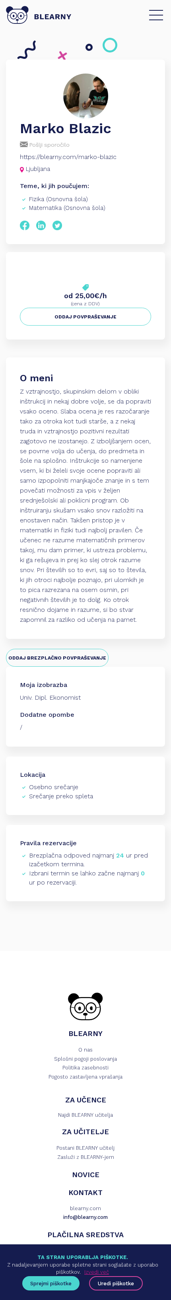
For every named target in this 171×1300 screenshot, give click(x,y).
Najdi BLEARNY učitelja (85, 1115)
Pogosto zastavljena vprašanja (85, 1077)
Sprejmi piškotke (51, 1283)
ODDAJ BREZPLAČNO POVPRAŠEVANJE (57, 658)
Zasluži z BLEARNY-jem (85, 1157)
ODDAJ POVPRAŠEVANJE (85, 317)
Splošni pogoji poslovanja (85, 1059)
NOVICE (85, 1174)
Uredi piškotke (116, 1283)
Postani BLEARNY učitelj (85, 1148)
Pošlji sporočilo (49, 145)
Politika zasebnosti (85, 1068)
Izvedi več (96, 1272)
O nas (85, 1050)
